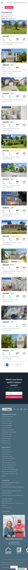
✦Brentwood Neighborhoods (9, 465)
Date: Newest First (10, 18)
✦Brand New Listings (7, 456)
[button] (2, 2)
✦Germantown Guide (7, 421)
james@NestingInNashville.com (13, 487)
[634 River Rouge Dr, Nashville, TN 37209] (14, 227)
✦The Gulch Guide (6, 427)
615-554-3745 (6, 493)
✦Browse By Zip (6, 454)
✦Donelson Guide (6, 443)
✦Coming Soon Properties (8, 458)
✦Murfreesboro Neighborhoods (9, 473)
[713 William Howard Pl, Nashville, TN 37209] (14, 84)
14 (20, 365)
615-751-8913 (6, 485)
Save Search (9, 7)
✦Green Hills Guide (6, 434)
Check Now (14, 397)
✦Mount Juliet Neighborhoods (9, 471)
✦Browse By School (7, 451)
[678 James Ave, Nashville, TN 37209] (14, 112)
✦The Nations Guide (7, 425)
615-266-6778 (6, 501)
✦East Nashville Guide (7, 416)
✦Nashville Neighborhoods (8, 462)
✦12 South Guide (6, 418)
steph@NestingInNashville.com (12, 495)
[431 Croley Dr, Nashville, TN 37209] (14, 198)
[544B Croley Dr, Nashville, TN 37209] (14, 341)
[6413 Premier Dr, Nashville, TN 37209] (14, 141)
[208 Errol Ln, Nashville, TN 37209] (14, 284)
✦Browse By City (6, 449)
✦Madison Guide (6, 440)
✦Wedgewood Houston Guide (9, 432)
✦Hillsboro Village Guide (8, 429)
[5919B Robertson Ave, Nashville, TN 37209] (14, 255)
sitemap (4, 476)
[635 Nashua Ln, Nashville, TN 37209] (14, 169)
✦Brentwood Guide (6, 436)
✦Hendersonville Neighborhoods (10, 469)
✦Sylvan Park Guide (7, 423)
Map (15, 567)
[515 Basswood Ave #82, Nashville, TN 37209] (14, 27)
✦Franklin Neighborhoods (8, 467)
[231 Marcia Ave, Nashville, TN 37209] (14, 312)
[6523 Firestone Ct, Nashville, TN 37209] (14, 55)
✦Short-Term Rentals (7, 460)
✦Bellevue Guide (6, 438)
